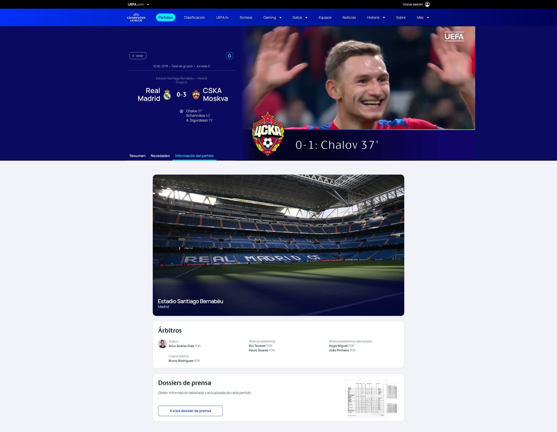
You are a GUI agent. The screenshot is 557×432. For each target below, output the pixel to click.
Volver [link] (140, 56)
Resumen (138, 156)
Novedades (160, 156)
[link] (166, 17)
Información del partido (194, 156)
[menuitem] (166, 17)
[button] (272, 17)
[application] (355, 93)
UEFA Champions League (136, 17)
